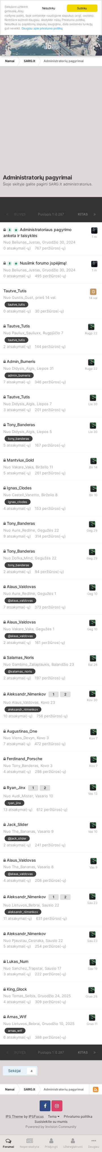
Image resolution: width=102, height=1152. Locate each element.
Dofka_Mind (22, 558)
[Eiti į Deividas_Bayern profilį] (91, 327)
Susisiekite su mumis (51, 1121)
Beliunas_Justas (26, 242)
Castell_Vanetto (25, 494)
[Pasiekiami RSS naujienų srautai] (95, 1089)
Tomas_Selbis (23, 996)
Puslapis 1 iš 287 (52, 214)
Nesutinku (48, 8)
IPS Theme (14, 1116)
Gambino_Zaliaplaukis (30, 664)
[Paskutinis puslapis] (95, 214)
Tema (53, 1116)
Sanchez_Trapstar (27, 968)
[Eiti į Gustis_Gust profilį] (93, 292)
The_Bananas (23, 831)
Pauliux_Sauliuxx (26, 333)
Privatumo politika (78, 1116)
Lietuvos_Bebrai (26, 905)
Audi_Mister (22, 796)
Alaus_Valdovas (25, 702)
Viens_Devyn (23, 737)
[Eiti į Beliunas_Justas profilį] (94, 230)
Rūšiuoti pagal (82, 204)
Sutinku (82, 8)
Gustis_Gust (22, 297)
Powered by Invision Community (51, 1126)
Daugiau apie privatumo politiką (42, 28)
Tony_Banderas (25, 765)
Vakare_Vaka (22, 467)
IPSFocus (36, 1116)
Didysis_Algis (23, 368)
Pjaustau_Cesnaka (27, 940)
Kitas (83, 214)
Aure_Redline (23, 530)
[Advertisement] (51, 123)
